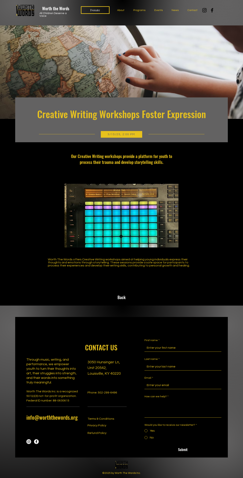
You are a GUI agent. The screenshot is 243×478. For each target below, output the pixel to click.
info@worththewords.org (52, 417)
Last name (151, 359)
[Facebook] (212, 10)
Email (148, 378)
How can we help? (156, 396)
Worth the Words (55, 8)
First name (151, 340)
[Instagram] (204, 10)
